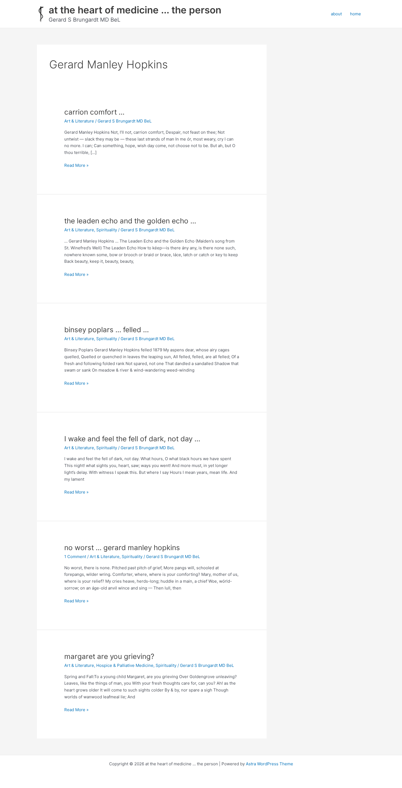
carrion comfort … (94, 112)
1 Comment (75, 556)
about (336, 13)
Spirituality (106, 229)
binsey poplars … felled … (106, 329)
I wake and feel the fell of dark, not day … (132, 438)
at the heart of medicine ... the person (135, 10)
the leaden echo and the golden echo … (130, 221)
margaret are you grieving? (109, 656)
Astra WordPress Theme (269, 763)
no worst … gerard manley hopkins (122, 547)
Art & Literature (79, 121)
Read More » (76, 165)
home (355, 13)
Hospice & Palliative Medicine (124, 665)
